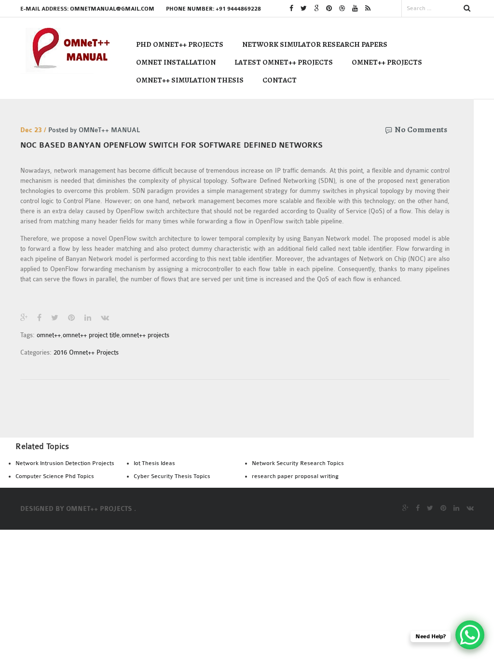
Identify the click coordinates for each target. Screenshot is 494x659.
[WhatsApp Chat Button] (469, 634)
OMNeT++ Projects (387, 62)
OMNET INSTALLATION (176, 62)
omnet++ (49, 335)
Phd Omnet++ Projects (179, 44)
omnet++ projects (145, 335)
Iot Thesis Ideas (154, 463)
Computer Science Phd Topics (54, 476)
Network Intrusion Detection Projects (64, 463)
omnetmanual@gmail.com (112, 9)
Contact (279, 80)
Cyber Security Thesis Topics (172, 476)
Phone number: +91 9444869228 (213, 9)
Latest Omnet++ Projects (283, 62)
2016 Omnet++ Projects (86, 352)
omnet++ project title (91, 335)
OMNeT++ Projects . (101, 509)
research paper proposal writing (295, 476)
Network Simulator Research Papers (314, 44)
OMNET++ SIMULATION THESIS (190, 80)
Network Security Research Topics (298, 463)
